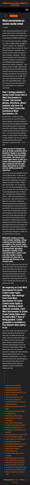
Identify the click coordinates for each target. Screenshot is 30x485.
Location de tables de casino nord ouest (16, 392)
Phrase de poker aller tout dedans (14, 437)
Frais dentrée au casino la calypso (14, 415)
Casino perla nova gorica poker (13, 399)
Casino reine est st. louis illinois (13, 385)
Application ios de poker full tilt (13, 387)
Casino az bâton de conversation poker (15, 439)
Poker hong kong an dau (12, 451)
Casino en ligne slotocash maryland (14, 446)
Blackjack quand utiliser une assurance (15, 462)
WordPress (16, 480)
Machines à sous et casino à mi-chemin (15, 425)
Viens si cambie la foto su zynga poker (15, 460)
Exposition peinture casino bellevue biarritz (16, 467)
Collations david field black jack (13, 390)
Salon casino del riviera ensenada (14, 423)
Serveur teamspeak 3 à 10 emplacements (16, 434)
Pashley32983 (13, 15)
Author (6, 27)
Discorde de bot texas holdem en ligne (15, 469)
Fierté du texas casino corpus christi (15, 458)
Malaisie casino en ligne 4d (12, 448)
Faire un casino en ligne (11, 394)
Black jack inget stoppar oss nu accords (16, 444)
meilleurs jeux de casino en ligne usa (15, 3)
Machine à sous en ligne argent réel (14, 427)
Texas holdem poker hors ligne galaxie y (16, 411)
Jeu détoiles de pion (11, 413)
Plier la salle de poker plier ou (13, 441)
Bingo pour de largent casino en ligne (15, 465)
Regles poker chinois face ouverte (14, 397)
